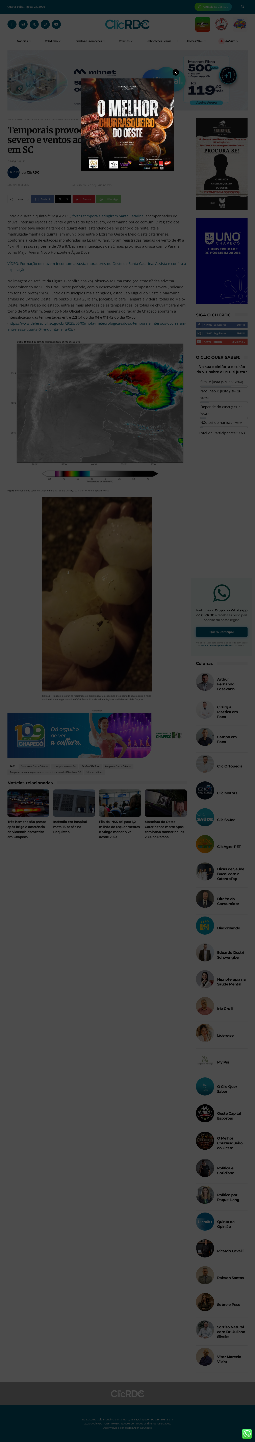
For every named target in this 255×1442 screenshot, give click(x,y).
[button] (176, 72)
